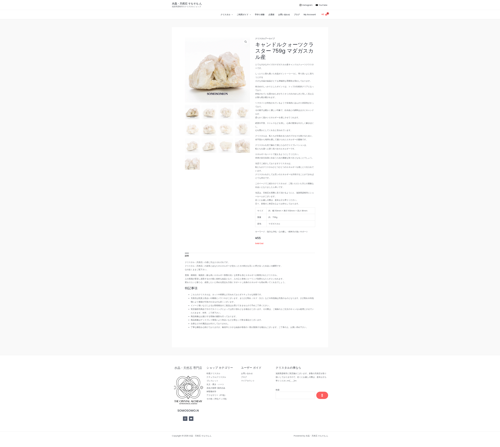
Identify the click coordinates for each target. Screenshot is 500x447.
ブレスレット (212, 380)
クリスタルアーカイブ (265, 38)
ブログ (244, 377)
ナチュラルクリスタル (216, 377)
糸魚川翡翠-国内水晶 (216, 388)
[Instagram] (185, 418)
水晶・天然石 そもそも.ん (187, 3)
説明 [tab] (187, 255)
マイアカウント (248, 380)
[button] (231, 14)
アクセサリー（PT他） (216, 395)
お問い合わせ (247, 373)
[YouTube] (191, 418)
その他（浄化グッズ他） (217, 398)
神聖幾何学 (211, 391)
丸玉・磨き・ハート (215, 384)
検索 (278, 389)
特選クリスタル (213, 373)
